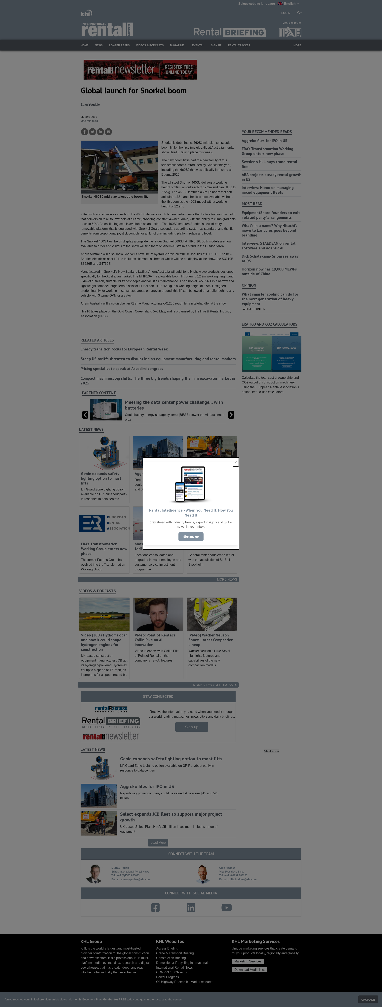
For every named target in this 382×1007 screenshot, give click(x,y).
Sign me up (191, 536)
